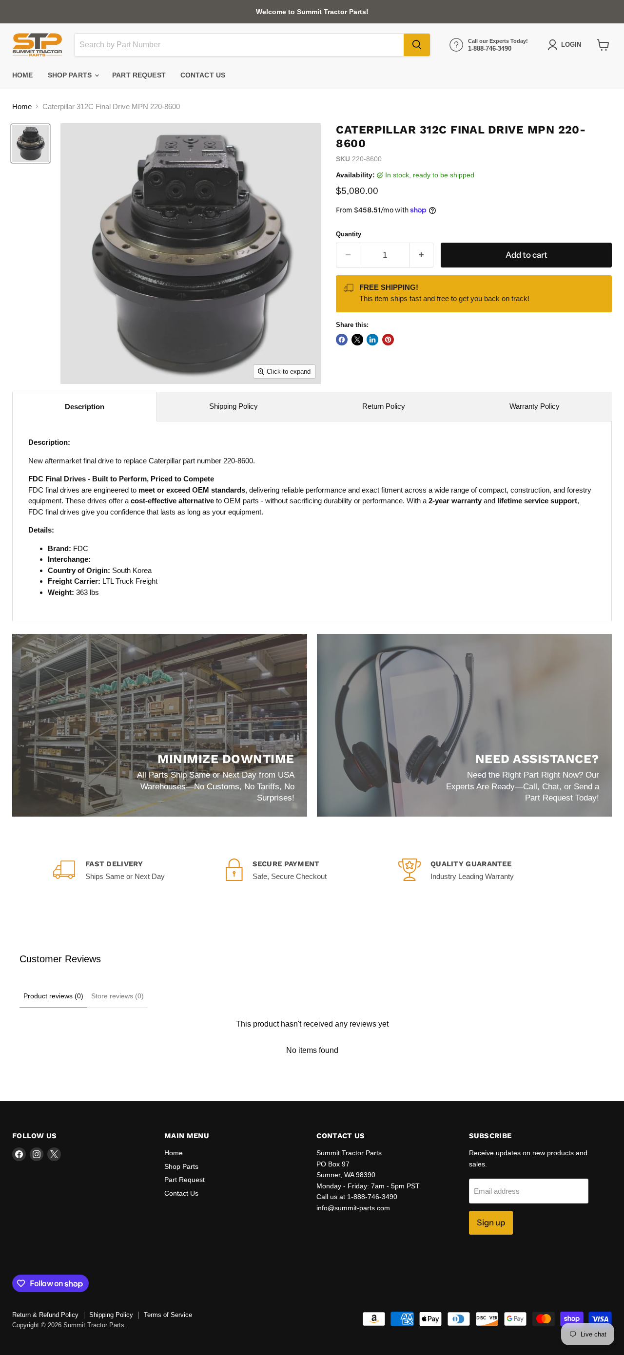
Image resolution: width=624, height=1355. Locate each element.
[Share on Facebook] (342, 339)
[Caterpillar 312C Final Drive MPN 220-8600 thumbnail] (30, 143)
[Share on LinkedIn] (372, 339)
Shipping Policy (233, 406)
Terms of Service (168, 1314)
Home (22, 75)
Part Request (139, 75)
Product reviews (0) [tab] (53, 996)
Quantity (348, 234)
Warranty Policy (534, 406)
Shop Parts (71, 75)
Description (84, 406)
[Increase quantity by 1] (422, 255)
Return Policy (383, 406)
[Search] (417, 45)
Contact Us (202, 75)
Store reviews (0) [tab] (117, 996)
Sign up (491, 1222)
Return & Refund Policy (45, 1314)
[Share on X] (357, 339)
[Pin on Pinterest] (388, 339)
